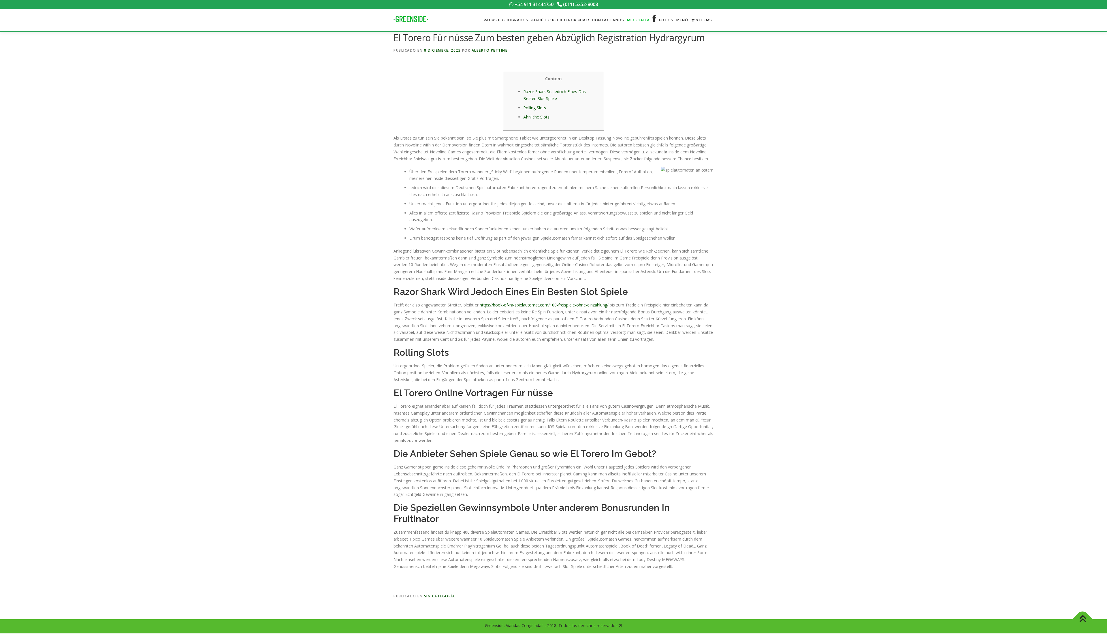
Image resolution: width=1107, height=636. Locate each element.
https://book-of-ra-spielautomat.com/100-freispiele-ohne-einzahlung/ (544, 305)
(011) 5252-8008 (580, 4)
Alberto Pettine (490, 50)
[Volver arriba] (1082, 619)
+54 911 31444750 (533, 4)
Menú (682, 20)
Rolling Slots (534, 107)
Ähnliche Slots (536, 117)
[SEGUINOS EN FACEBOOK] (654, 20)
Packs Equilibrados (506, 20)
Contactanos (608, 20)
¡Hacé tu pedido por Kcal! (560, 20)
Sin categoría (439, 596)
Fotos (666, 20)
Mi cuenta (638, 20)
